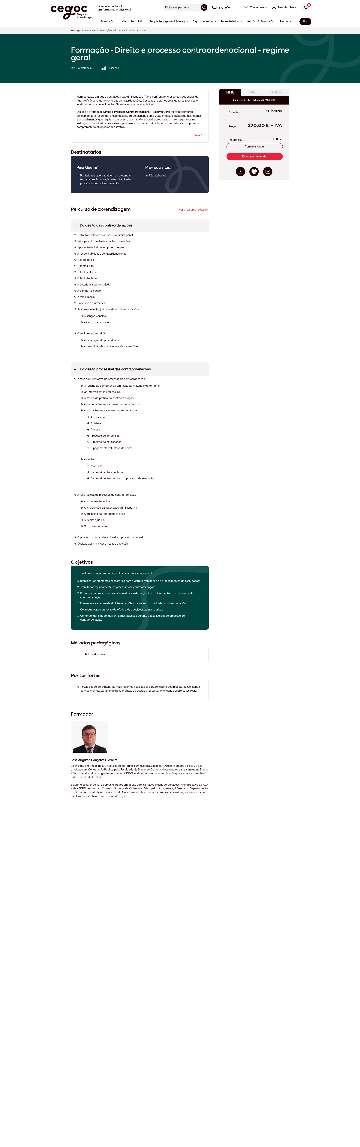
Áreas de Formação (100, 30)
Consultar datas (254, 146)
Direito (142, 30)
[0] (305, 8)
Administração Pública (124, 30)
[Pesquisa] (204, 7)
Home (84, 30)
